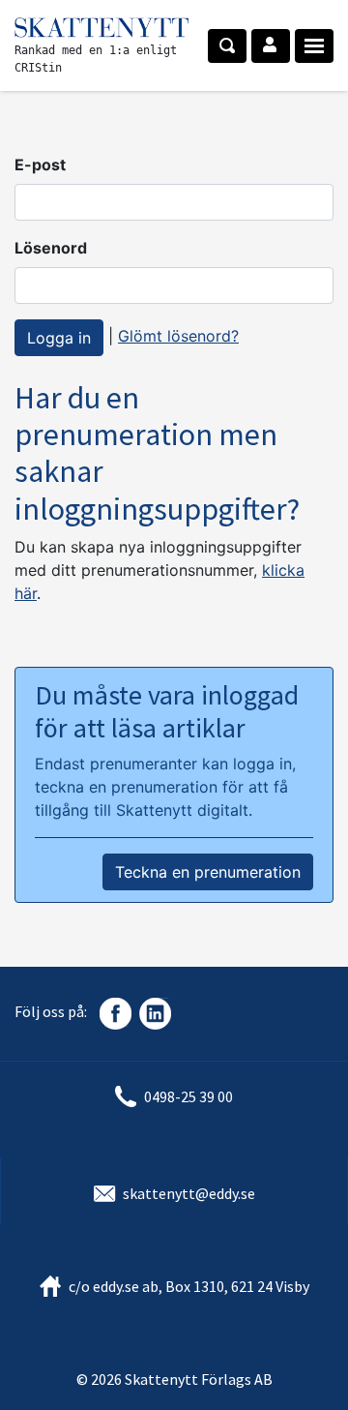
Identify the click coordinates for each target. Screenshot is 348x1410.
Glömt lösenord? (178, 335)
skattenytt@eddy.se (189, 1193)
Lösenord (50, 247)
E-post (40, 164)
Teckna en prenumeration (208, 872)
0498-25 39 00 (188, 1096)
